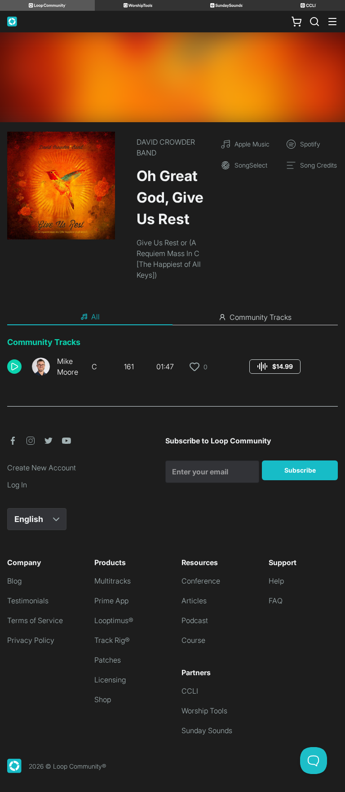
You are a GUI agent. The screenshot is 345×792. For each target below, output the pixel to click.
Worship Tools (204, 710)
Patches (107, 659)
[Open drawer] (332, 21)
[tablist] (172, 317)
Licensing (110, 679)
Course (193, 640)
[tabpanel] (172, 360)
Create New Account (41, 467)
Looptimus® (113, 620)
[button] (16, 366)
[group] (275, 366)
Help (276, 580)
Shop (102, 699)
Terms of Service (35, 620)
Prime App (111, 600)
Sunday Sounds (206, 730)
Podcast (194, 620)
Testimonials (28, 600)
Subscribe (300, 470)
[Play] (14, 366)
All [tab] (95, 316)
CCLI (189, 690)
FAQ (276, 600)
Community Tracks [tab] (261, 317)
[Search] (314, 21)
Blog (14, 580)
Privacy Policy (30, 640)
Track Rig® (112, 640)
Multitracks (112, 580)
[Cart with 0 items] (296, 21)
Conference (200, 580)
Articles (194, 600)
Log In (17, 484)
